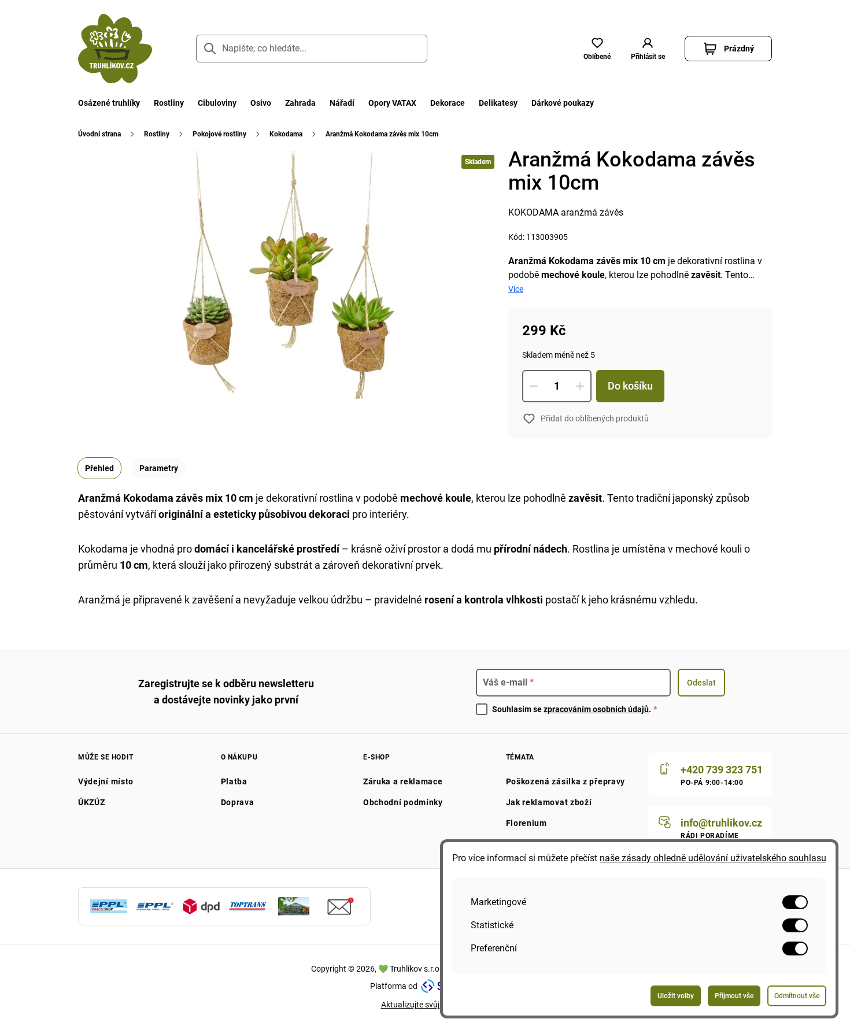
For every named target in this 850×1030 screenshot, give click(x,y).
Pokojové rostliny (219, 134)
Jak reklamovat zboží (549, 802)
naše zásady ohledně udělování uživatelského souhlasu (713, 858)
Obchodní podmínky (403, 802)
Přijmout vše (734, 996)
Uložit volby (675, 996)
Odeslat (701, 682)
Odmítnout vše (796, 996)
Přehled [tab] (99, 468)
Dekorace (447, 103)
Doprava (237, 802)
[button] (647, 48)
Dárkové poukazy (562, 103)
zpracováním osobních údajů (596, 709)
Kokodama (285, 134)
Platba (234, 781)
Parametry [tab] (158, 468)
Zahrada (300, 103)
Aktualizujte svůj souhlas (425, 1004)
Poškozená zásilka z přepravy (566, 781)
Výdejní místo (106, 781)
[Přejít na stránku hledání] (209, 48)
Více (515, 289)
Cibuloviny (217, 103)
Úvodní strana (99, 134)
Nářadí (342, 103)
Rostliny (169, 103)
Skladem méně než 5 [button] (558, 355)
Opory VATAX (392, 103)
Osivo (260, 103)
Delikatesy (498, 103)
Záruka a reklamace (403, 781)
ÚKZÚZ (91, 802)
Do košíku (630, 386)
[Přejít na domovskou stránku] (115, 48)
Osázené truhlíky (109, 103)
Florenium (526, 823)
